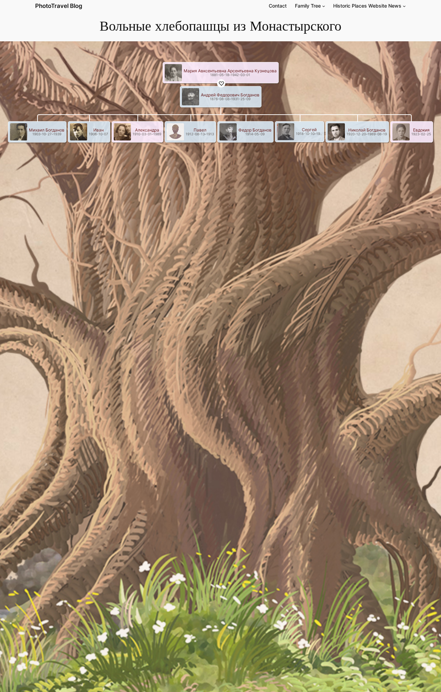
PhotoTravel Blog (58, 5)
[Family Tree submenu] (323, 6)
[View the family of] (175, 72)
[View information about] (170, 72)
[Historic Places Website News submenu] (404, 6)
